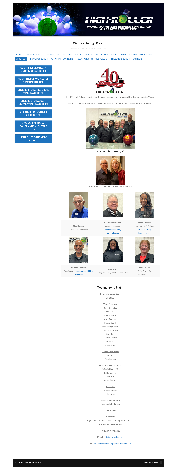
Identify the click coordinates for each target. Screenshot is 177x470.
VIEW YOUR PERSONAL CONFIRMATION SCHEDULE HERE (33, 126)
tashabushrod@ (144, 229)
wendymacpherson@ (113, 230)
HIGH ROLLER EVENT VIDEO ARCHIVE (33, 138)
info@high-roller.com (113, 437)
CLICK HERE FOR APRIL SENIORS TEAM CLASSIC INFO (33, 91)
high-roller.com (113, 233)
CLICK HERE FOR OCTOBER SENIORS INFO (33, 113)
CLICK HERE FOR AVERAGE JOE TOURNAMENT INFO (33, 80)
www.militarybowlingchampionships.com (112, 444)
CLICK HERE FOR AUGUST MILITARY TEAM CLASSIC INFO (33, 102)
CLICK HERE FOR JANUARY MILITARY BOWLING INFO (33, 69)
